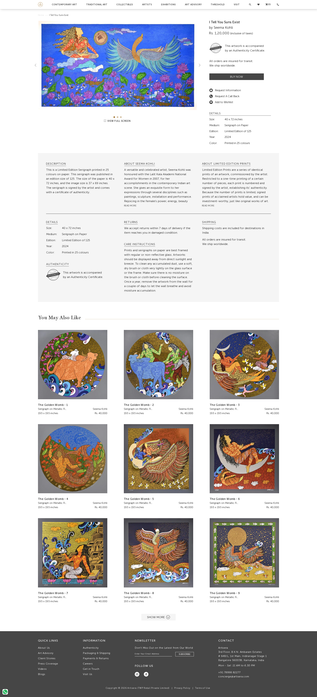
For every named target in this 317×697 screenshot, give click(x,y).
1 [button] (114, 117)
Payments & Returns (96, 658)
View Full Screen (119, 120)
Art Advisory (193, 4)
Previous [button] (36, 65)
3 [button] (121, 117)
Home (41, 15)
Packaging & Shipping (96, 653)
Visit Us (87, 674)
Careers (88, 663)
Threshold (218, 4)
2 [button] (117, 117)
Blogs (41, 674)
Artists (147, 4)
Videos (42, 668)
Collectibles (124, 4)
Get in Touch (91, 668)
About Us (44, 647)
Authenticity (91, 647)
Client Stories (46, 658)
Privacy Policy (182, 688)
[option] (117, 65)
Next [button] (198, 65)
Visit (237, 4)
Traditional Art (96, 4)
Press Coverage (48, 663)
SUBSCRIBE (184, 654)
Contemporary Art (64, 4)
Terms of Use (202, 688)
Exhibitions (168, 4)
